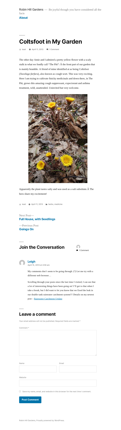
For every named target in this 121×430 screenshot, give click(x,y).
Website (22, 377)
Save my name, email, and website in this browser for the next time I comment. (56, 391)
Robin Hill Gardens (31, 9)
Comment (24, 328)
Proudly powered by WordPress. (50, 420)
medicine (58, 204)
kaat (24, 49)
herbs (50, 204)
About (23, 17)
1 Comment (54, 49)
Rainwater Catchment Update (48, 298)
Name (21, 363)
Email (61, 363)
